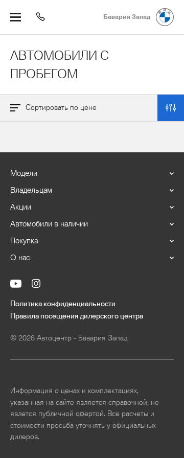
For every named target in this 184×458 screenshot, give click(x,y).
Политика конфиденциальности (63, 304)
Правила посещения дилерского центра (76, 316)
